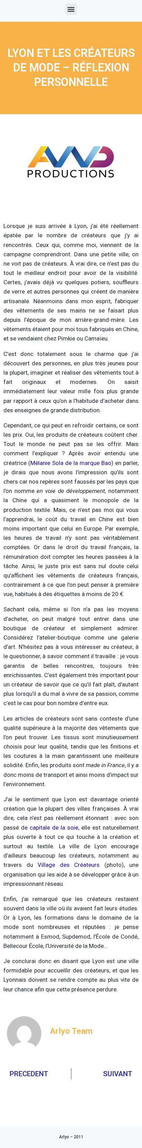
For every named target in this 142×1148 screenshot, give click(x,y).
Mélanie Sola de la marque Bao (70, 462)
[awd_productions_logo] (71, 203)
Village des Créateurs (69, 864)
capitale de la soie (54, 827)
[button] (71, 9)
